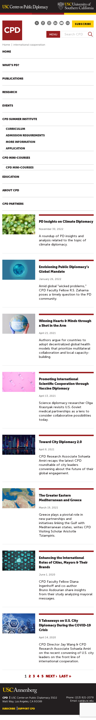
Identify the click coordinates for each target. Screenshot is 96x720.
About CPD (10, 190)
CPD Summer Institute (19, 119)
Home (6, 44)
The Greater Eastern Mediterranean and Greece (60, 498)
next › (51, 676)
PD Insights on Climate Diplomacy (66, 221)
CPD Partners (13, 203)
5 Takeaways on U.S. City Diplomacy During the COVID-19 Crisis (65, 625)
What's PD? (10, 65)
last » (65, 676)
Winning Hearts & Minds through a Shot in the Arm (65, 323)
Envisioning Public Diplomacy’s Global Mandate (64, 269)
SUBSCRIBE (83, 24)
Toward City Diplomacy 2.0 (60, 442)
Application (15, 148)
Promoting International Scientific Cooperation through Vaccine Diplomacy (64, 383)
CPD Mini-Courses (16, 157)
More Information (20, 142)
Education (10, 176)
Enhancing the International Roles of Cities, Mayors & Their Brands (63, 562)
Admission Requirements (25, 135)
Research (9, 92)
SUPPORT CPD (26, 708)
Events (7, 105)
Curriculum (15, 129)
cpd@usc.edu (86, 700)
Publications (12, 78)
